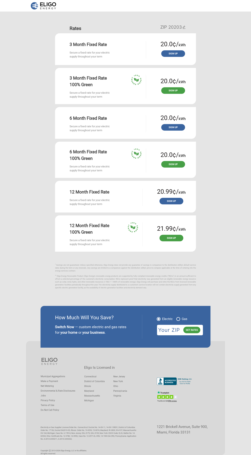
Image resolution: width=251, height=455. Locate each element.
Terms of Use (47, 405)
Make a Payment (49, 381)
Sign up (173, 53)
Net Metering (47, 386)
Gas (184, 319)
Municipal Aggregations (53, 376)
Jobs (43, 395)
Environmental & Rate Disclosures (58, 390)
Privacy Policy (48, 400)
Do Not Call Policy (50, 410)
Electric (167, 319)
